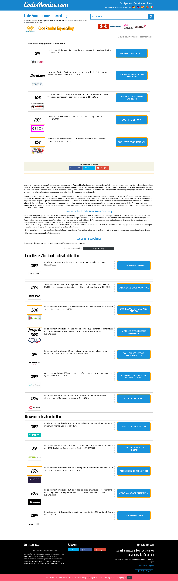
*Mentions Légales (146, 566)
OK (129, 577)
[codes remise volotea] (140, 26)
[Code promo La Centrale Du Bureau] (37, 84)
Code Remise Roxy (131, 119)
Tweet (90, 167)
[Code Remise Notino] (34, 274)
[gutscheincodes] (134, 7)
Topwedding (98, 248)
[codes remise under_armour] (103, 26)
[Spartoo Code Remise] (37, 62)
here (88, 577)
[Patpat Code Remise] (34, 407)
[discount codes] (138, 7)
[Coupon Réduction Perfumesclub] (34, 363)
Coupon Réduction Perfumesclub (134, 354)
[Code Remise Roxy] (37, 128)
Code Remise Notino (133, 265)
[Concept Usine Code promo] (34, 457)
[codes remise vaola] (128, 26)
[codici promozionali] (152, 7)
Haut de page (144, 571)
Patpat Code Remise (134, 398)
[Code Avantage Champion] (34, 502)
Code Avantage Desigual (131, 142)
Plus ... (150, 3)
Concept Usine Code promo (134, 448)
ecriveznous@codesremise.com (46, 551)
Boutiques (139, 3)
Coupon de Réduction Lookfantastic (133, 376)
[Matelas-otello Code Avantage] (34, 341)
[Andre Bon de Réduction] (34, 479)
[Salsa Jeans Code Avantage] (34, 296)
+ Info (26, 23)
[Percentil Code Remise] (34, 435)
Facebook (76, 167)
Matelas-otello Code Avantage (134, 332)
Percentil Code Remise (133, 426)
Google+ (103, 167)
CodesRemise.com (46, 4)
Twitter (74, 550)
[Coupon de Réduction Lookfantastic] (34, 385)
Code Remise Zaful (134, 515)
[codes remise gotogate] (115, 26)
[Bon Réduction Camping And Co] (34, 318)
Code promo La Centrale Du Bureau (132, 75)
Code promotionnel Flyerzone (131, 97)
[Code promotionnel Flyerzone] (37, 106)
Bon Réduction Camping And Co (134, 309)
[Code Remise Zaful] (34, 524)
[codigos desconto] (147, 7)
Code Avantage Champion (133, 493)
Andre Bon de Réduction (134, 471)
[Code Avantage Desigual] (37, 150)
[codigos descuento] (143, 7)
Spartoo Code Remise (131, 53)
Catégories (126, 3)
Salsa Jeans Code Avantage (134, 287)
